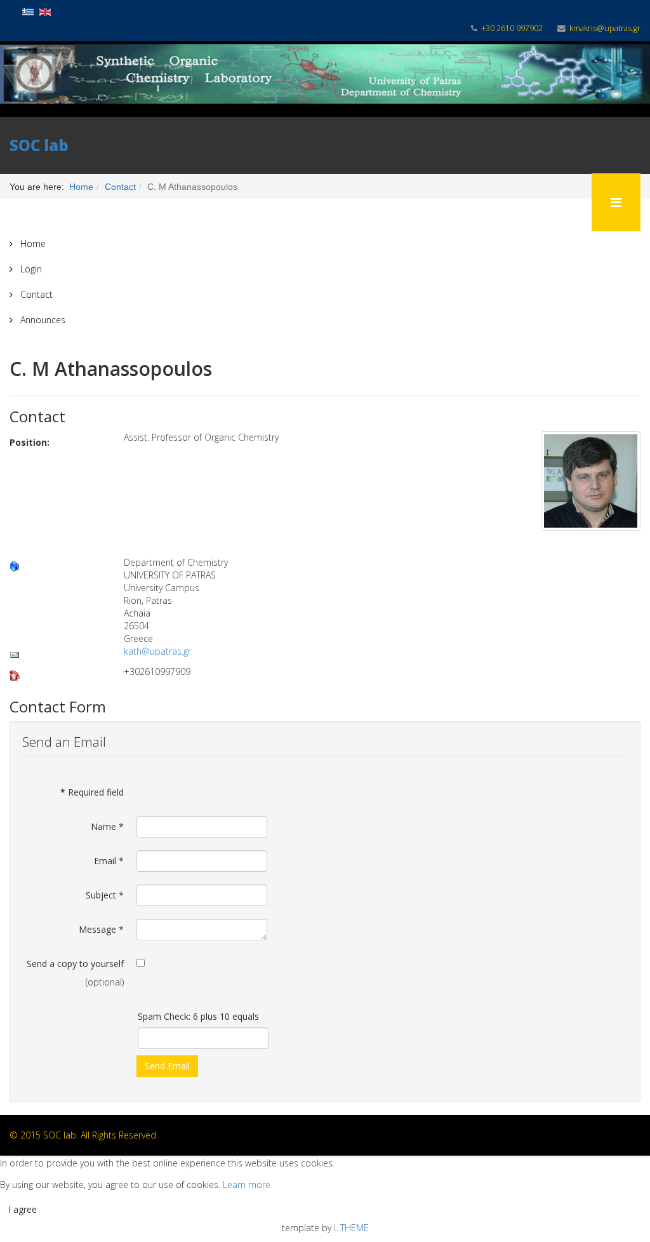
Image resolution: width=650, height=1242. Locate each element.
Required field (92, 792)
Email (109, 861)
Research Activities (48, 201)
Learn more (246, 1185)
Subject (105, 895)
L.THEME (351, 1228)
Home (32, 243)
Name (107, 826)
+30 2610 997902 (512, 28)
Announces (41, 320)
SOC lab (39, 145)
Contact (35, 294)
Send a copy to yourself (75, 964)
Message (101, 929)
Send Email (167, 1066)
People (109, 201)
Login (30, 269)
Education (154, 201)
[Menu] (616, 202)
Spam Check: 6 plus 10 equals (198, 1016)
